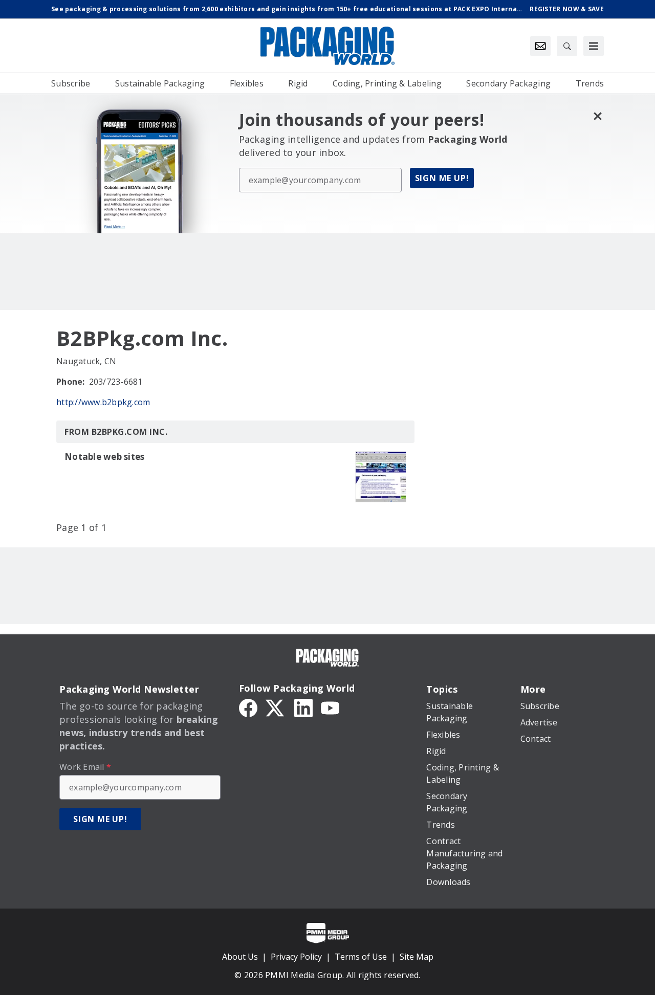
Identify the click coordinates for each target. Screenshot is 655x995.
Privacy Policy (296, 956)
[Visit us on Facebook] (248, 707)
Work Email (85, 767)
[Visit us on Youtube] (330, 707)
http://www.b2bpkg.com (103, 402)
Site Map (416, 956)
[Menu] (593, 46)
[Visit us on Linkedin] (303, 707)
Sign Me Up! (442, 178)
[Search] (567, 46)
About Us (240, 956)
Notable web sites (104, 456)
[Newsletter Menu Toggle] (540, 46)
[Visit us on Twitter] (276, 707)
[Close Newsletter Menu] (597, 115)
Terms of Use (361, 956)
